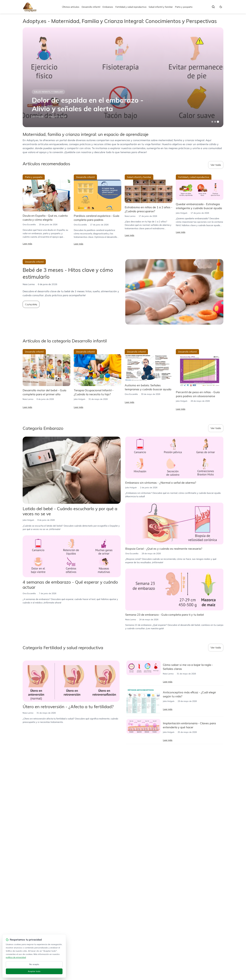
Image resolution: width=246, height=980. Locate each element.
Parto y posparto (183, 6)
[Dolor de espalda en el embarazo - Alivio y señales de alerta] (123, 77)
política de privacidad (16, 957)
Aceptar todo (34, 971)
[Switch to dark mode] (220, 6)
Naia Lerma (130, 216)
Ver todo (216, 164)
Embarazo (107, 6)
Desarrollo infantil (91, 6)
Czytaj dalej (31, 304)
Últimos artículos (70, 6)
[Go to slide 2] (215, 122)
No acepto (34, 964)
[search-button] (213, 6)
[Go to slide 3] (218, 122)
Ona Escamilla (29, 224)
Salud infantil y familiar (161, 6)
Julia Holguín (37, 116)
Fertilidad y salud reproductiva (130, 6)
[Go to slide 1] (212, 122)
